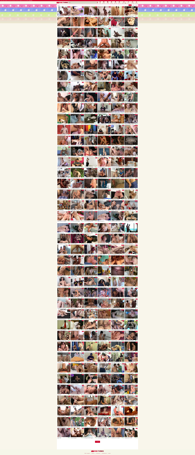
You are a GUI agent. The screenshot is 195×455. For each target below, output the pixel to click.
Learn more (30, 0)
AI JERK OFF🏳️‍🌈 (124, 3)
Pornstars (111, 3)
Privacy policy (98, 453)
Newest (136, 5)
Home (100, 3)
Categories (103, 3)
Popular (130, 5)
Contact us (92, 453)
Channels (107, 3)
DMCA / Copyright (87, 453)
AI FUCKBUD (132, 3)
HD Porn (128, 3)
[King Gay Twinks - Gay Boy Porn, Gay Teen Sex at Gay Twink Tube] (63, 2)
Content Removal (104, 453)
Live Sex (119, 3)
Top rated (115, 3)
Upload (136, 3)
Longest (133, 5)
